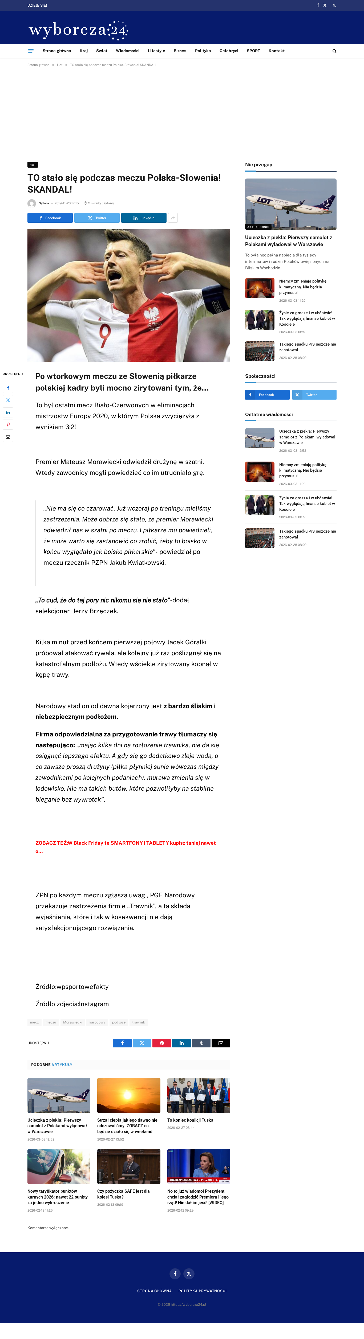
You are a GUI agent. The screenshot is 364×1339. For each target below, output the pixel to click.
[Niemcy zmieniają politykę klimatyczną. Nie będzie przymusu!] (259, 288)
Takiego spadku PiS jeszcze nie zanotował (307, 347)
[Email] (8, 437)
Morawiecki (72, 1022)
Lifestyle (156, 50)
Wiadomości (128, 50)
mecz (34, 1022)
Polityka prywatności (203, 1291)
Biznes (180, 50)
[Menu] (31, 50)
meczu (51, 1022)
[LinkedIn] (8, 412)
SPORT (253, 50)
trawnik (138, 1022)
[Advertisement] (182, 113)
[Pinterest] (8, 424)
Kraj (84, 50)
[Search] (334, 51)
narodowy (97, 1022)
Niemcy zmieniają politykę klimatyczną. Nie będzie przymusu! (108, 5)
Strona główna (57, 50)
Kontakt (277, 50)
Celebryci (229, 50)
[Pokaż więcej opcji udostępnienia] (173, 218)
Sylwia (44, 203)
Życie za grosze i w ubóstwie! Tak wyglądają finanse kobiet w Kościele (307, 318)
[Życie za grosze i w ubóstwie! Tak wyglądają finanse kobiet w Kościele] (259, 320)
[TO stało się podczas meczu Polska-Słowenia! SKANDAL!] (128, 295)
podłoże (119, 1022)
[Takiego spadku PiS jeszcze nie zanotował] (259, 351)
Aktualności (258, 227)
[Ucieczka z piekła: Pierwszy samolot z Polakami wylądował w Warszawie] (58, 1095)
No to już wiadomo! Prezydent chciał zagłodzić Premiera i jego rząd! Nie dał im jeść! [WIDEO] (198, 1197)
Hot (33, 164)
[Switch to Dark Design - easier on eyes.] (334, 5)
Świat (101, 50)
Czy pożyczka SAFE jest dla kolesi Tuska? (123, 1194)
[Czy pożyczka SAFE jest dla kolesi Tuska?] (128, 1166)
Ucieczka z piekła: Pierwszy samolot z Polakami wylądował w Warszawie (57, 1126)
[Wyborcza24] (79, 30)
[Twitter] (8, 400)
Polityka (203, 50)
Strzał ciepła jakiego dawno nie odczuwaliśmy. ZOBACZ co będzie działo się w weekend (127, 1126)
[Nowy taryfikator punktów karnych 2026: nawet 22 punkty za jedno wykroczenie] (58, 1166)
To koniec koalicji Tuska (190, 1120)
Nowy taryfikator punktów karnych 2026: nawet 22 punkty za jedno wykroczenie (57, 1197)
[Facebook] (8, 388)
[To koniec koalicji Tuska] (198, 1095)
